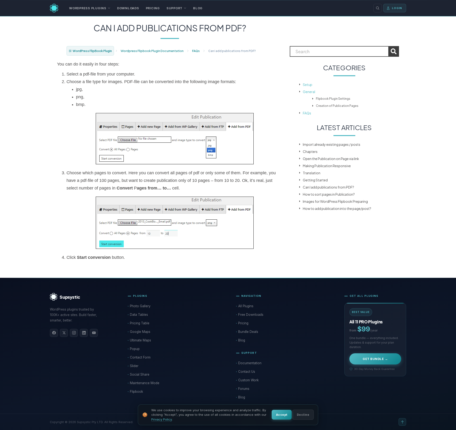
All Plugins (245, 306)
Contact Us (246, 371)
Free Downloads (250, 315)
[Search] (377, 8)
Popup (135, 349)
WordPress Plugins (87, 8)
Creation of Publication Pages (337, 106)
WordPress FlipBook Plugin (92, 51)
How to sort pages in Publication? (329, 194)
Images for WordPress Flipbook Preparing (335, 201)
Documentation (249, 363)
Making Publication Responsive (327, 166)
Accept (281, 414)
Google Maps (140, 332)
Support (174, 8)
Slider (134, 366)
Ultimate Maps (140, 340)
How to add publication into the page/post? (337, 208)
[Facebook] (54, 333)
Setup (307, 84)
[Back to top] (402, 422)
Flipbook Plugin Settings (333, 98)
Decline (303, 414)
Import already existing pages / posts (331, 144)
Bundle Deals (248, 332)
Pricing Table (139, 323)
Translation (311, 173)
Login (397, 8)
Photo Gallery (140, 306)
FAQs (196, 51)
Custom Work (248, 380)
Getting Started (315, 180)
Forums (243, 389)
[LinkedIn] (84, 333)
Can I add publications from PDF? (328, 187)
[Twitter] (64, 333)
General (309, 92)
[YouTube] (94, 333)
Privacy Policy (161, 419)
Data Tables (139, 315)
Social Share (139, 374)
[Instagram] (74, 333)
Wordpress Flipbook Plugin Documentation (152, 51)
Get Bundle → (375, 359)
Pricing (153, 8)
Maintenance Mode (144, 383)
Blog (198, 8)
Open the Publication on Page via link (331, 158)
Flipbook (136, 391)
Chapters (310, 151)
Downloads (128, 8)
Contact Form (140, 357)
